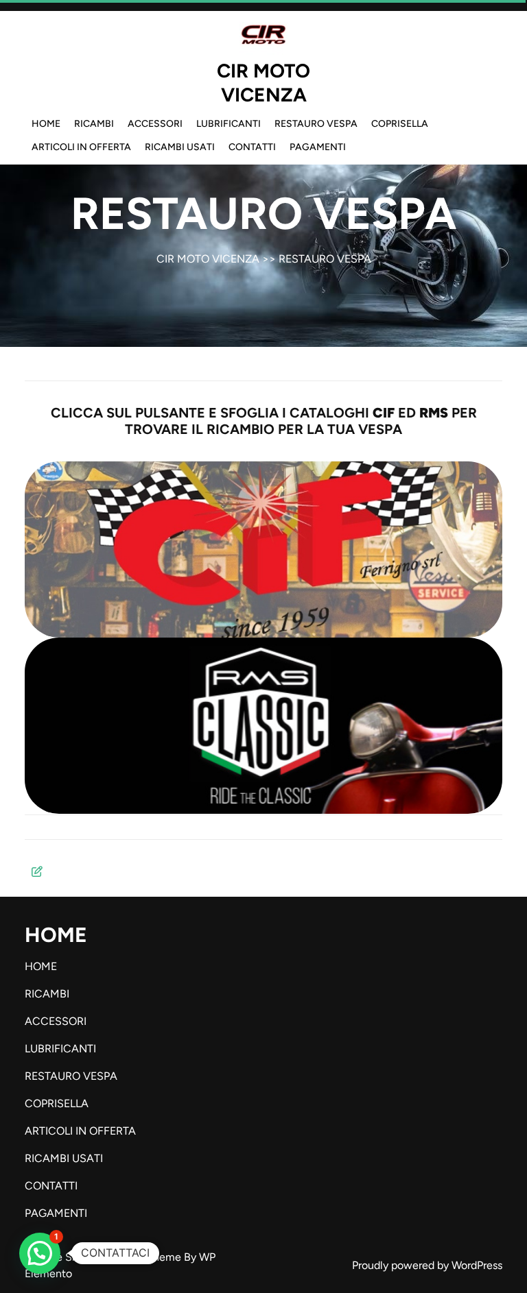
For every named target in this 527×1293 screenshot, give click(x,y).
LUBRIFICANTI (228, 124)
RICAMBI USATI (180, 147)
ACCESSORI (155, 124)
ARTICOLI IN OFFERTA (81, 147)
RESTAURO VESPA (316, 124)
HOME (46, 124)
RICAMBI (94, 124)
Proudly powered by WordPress (427, 1265)
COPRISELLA (399, 124)
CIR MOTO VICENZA (263, 82)
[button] (39, 1253)
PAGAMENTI (318, 147)
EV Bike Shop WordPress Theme (104, 1257)
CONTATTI (252, 147)
